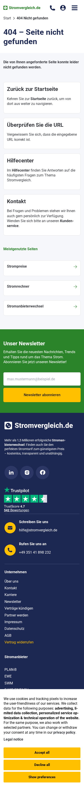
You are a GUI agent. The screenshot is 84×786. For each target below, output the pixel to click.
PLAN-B (10, 669)
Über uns (11, 581)
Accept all (42, 753)
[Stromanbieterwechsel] (42, 308)
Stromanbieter (16, 657)
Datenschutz (14, 628)
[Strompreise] (42, 268)
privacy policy (64, 732)
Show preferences (42, 777)
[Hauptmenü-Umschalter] (75, 8)
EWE (8, 676)
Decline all (42, 765)
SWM (8, 683)
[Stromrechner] (42, 288)
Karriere (10, 595)
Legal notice (13, 739)
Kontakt (10, 588)
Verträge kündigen (18, 608)
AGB (7, 635)
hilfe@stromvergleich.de (38, 530)
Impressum (13, 622)
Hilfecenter (21, 170)
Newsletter (12, 602)
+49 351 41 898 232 (35, 552)
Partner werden (16, 615)
